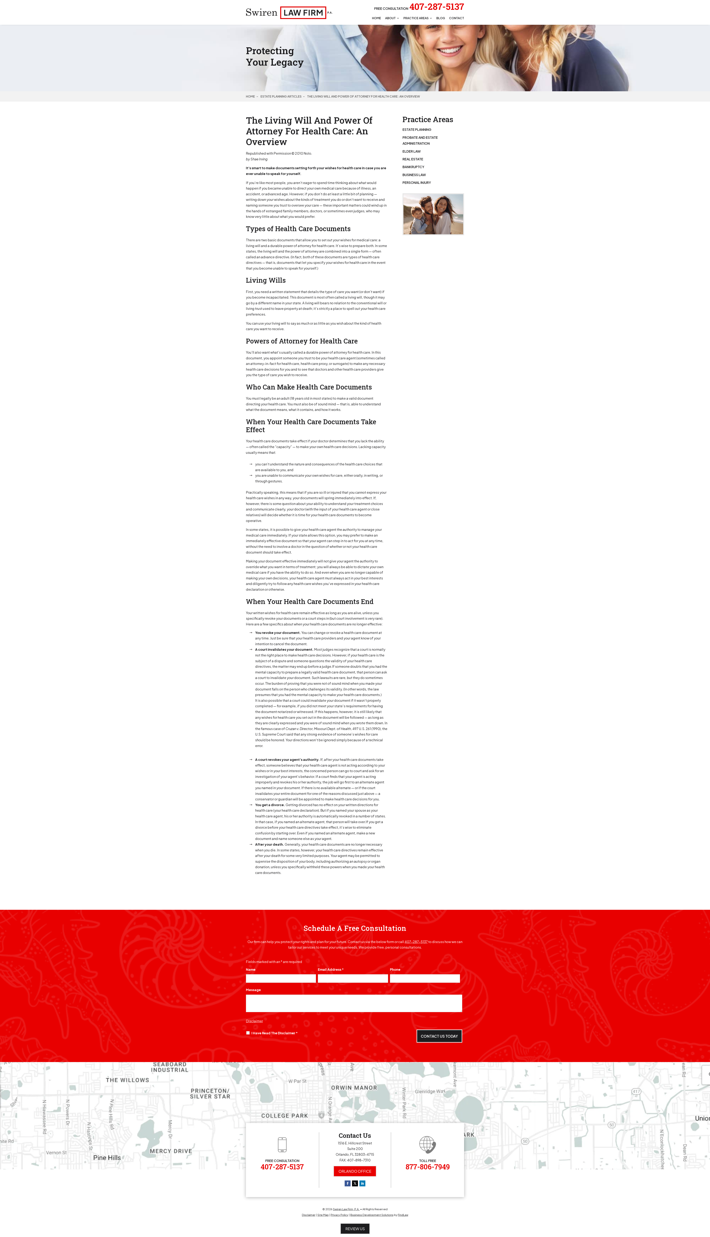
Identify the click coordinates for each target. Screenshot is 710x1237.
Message (253, 990)
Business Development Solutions (371, 1214)
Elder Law (412, 151)
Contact (456, 18)
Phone (395, 969)
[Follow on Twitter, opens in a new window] (355, 1183)
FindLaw (403, 1214)
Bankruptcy (413, 167)
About (390, 18)
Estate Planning (417, 129)
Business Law (414, 175)
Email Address (331, 969)
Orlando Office (355, 1171)
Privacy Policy (339, 1214)
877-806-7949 (428, 1166)
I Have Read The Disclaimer (274, 1033)
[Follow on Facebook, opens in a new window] (348, 1183)
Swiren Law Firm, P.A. (346, 1209)
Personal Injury (417, 182)
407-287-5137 (436, 6)
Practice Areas (416, 18)
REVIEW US (355, 1228)
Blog (440, 18)
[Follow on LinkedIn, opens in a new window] (362, 1183)
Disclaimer (254, 1021)
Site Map (323, 1214)
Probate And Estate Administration (420, 140)
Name (251, 969)
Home (376, 18)
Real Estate (413, 159)
